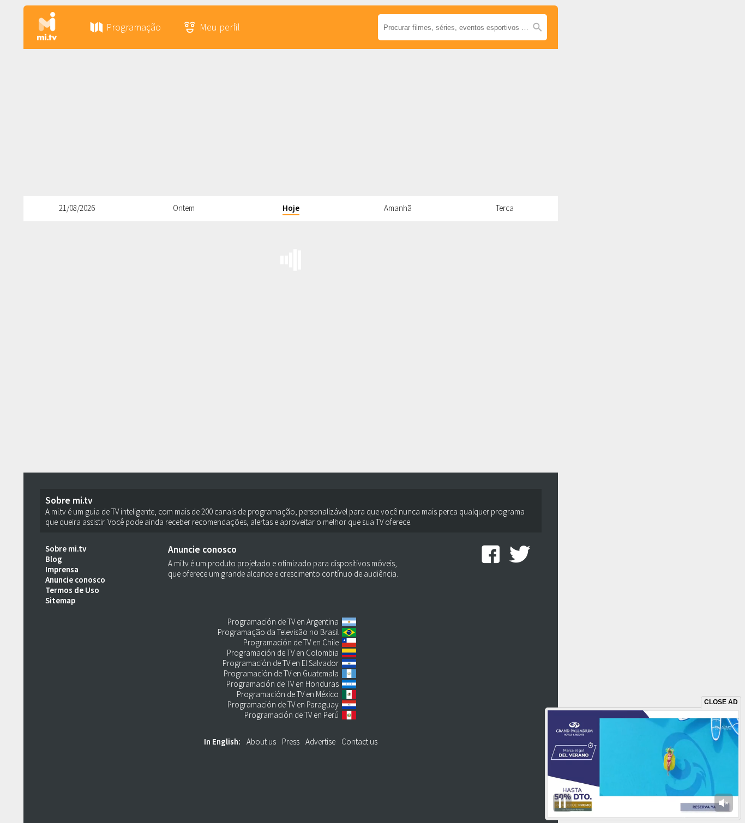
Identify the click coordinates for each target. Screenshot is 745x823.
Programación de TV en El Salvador (281, 663)
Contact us (359, 741)
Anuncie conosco (75, 579)
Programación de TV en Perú (291, 715)
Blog (53, 559)
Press (290, 741)
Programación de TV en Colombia (283, 652)
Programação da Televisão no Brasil (278, 632)
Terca (505, 208)
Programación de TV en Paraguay (283, 704)
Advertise (320, 741)
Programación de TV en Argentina (283, 621)
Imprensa (62, 569)
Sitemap (60, 600)
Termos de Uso (72, 590)
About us (261, 741)
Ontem (184, 208)
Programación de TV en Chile (291, 642)
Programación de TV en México (288, 694)
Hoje (291, 208)
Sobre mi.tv (65, 548)
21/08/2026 (77, 208)
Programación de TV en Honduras (282, 684)
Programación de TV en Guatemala (281, 673)
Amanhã (398, 208)
